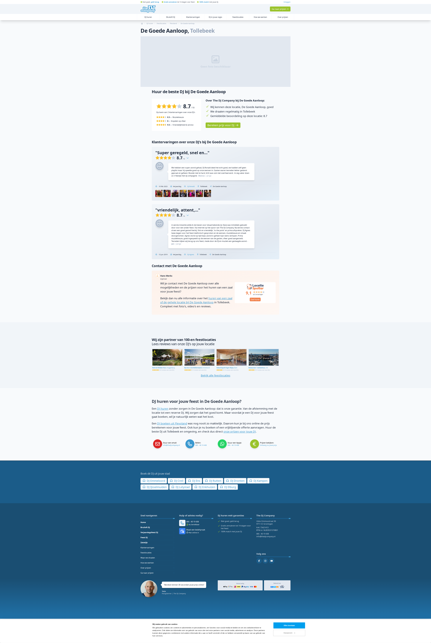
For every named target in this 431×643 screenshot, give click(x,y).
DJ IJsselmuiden (156, 487)
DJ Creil (178, 481)
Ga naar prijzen (147, 573)
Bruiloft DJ (145, 527)
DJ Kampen (260, 481)
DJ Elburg (230, 487)
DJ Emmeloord (155, 481)
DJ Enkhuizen (206, 487)
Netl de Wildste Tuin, (163, 368)
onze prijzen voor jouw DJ (239, 431)
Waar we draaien (148, 557)
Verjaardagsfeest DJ (149, 532)
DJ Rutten (215, 481)
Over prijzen (146, 568)
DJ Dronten (237, 481)
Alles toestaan (289, 625)
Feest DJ (144, 537)
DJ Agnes (190, 254)
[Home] (148, 9)
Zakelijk (144, 542)
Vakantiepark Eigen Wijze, (226, 368)
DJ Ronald (191, 186)
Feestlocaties (146, 552)
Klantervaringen (147, 547)
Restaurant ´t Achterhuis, (258, 368)
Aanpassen (288, 633)
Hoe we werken (147, 563)
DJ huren (162, 408)
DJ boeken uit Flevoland (172, 423)
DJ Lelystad (182, 487)
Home (143, 522)
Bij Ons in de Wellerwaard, (197, 368)
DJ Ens (196, 481)
